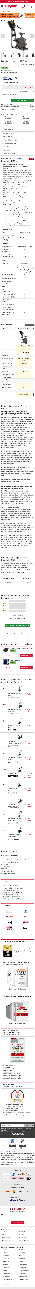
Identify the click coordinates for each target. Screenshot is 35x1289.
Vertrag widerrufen (17, 1223)
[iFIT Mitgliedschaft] (6, 662)
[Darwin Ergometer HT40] (20, 784)
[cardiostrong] (13, 698)
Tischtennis (6, 1258)
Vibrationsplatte (23, 1279)
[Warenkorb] (32, 6)
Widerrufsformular (7, 1241)
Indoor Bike (6, 1261)
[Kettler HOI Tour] (20, 769)
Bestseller (7, 150)
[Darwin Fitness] (13, 793)
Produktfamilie (8, 133)
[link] (9, 911)
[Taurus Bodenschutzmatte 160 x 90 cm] (6, 650)
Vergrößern (30, 325)
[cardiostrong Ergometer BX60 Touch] (20, 704)
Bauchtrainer (22, 1273)
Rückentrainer (6, 1276)
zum (6, 1217)
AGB (3, 1231)
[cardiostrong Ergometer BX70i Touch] (20, 814)
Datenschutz (22, 1231)
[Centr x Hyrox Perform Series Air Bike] (20, 830)
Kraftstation (6, 1255)
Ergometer (22, 1249)
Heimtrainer (6, 1267)
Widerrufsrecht (22, 1238)
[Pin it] (31, 159)
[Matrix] (7, 21)
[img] (16, 78)
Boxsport (5, 1264)
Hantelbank (22, 1258)
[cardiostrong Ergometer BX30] (20, 753)
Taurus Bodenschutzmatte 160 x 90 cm (21, 648)
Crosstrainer (6, 1249)
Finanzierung (23, 91)
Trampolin (21, 1255)
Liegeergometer (23, 1264)
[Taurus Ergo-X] (20, 800)
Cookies (4, 1234)
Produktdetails (8, 130)
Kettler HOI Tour (12, 773)
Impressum (21, 1234)
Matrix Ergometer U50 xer (23, 347)
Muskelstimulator (7, 1279)
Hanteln (21, 1261)
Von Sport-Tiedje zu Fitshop (8, 1152)
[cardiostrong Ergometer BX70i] (20, 688)
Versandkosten (6, 1238)
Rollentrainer (22, 1267)
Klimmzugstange (23, 1276)
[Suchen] (28, 6)
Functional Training (8, 1273)
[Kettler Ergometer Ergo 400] (20, 720)
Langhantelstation (24, 1270)
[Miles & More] (17, 1199)
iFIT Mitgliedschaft (15, 660)
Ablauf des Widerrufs (24, 1241)
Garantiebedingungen (10, 140)
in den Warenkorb (22, 100)
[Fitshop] (11, 6)
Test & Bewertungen (10, 143)
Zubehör (6, 147)
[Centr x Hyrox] (13, 839)
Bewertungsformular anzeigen (17, 625)
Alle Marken (6, 1284)
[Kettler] (13, 730)
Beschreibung (8, 136)
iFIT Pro (15, 203)
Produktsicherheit (9, 154)
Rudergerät (22, 1252)
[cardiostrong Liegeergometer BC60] (20, 737)
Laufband (5, 1252)
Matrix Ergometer (7, 11)
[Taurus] (13, 807)
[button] (5, 55)
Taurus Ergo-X (12, 804)
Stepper (5, 1270)
